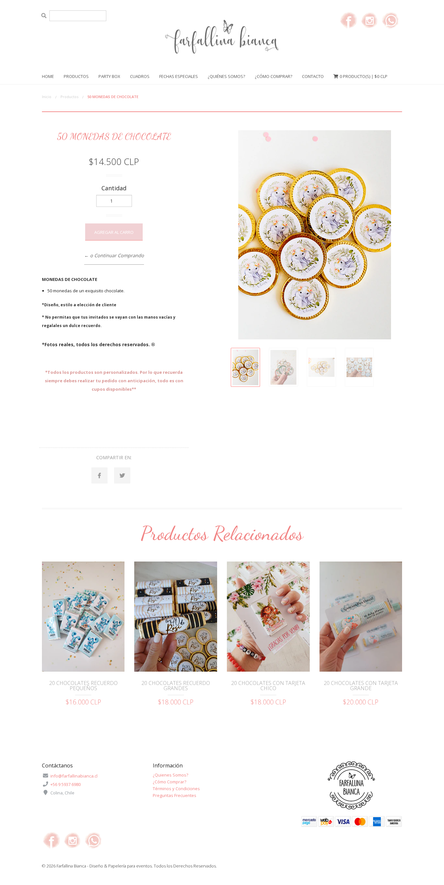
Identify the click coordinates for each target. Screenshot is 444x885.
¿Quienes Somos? (170, 775)
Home (48, 76)
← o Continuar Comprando (114, 255)
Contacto (313, 76)
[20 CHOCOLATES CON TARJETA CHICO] (268, 616)
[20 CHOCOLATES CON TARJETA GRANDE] (361, 616)
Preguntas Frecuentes (174, 795)
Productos (76, 76)
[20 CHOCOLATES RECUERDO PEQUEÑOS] (83, 616)
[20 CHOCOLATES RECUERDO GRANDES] (175, 616)
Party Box (109, 76)
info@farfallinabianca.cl (74, 776)
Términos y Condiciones (176, 788)
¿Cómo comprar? (273, 76)
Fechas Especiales (178, 76)
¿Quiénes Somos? (226, 76)
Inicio (46, 96)
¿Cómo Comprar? (169, 782)
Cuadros (140, 76)
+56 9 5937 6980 (65, 784)
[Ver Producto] (83, 664)
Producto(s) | (363, 76)
